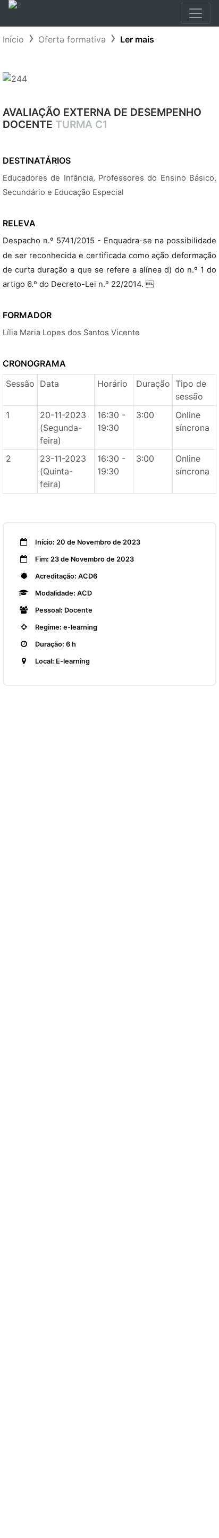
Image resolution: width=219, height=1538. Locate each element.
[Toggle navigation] (195, 13)
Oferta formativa (72, 39)
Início (13, 39)
